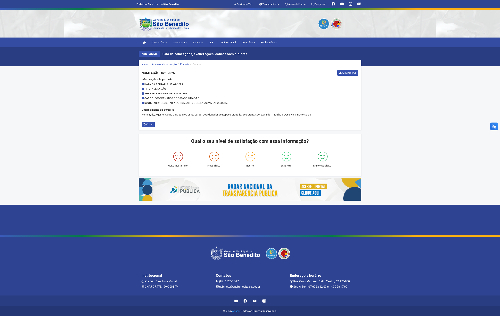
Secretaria (179, 42)
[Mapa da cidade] (250, 219)
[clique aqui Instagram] (264, 300)
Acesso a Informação (164, 64)
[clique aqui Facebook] (245, 300)
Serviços (198, 42)
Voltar (149, 124)
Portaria (184, 64)
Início (145, 64)
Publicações (268, 42)
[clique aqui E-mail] (236, 300)
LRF (211, 42)
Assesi (236, 311)
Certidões (247, 42)
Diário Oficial (228, 42)
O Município (159, 42)
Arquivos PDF (348, 73)
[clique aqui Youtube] (254, 300)
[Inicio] (144, 42)
